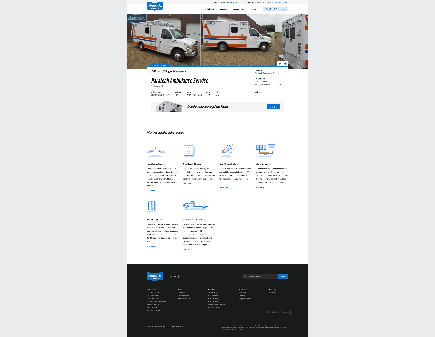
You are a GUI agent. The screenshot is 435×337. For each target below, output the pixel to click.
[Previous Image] (280, 63)
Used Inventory (213, 301)
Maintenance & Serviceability (157, 301)
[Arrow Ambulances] (155, 6)
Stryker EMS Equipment (216, 304)
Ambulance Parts (184, 299)
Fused (181, 326)
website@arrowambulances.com (265, 327)
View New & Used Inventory (276, 9)
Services (223, 9)
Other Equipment (214, 307)
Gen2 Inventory (213, 299)
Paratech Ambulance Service (267, 73)
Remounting (182, 293)
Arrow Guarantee (153, 304)
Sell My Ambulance (153, 310)
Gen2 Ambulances (153, 296)
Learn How (274, 107)
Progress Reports (245, 299)
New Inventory (213, 296)
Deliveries (242, 296)
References (242, 293)
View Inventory (152, 307)
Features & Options (153, 299)
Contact (253, 9)
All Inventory (212, 293)
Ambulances (209, 9)
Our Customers (238, 9)
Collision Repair (183, 296)
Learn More (151, 190)
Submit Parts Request (281, 2)
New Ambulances (153, 293)
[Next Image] (285, 63)
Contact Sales (234, 2)
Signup (282, 276)
